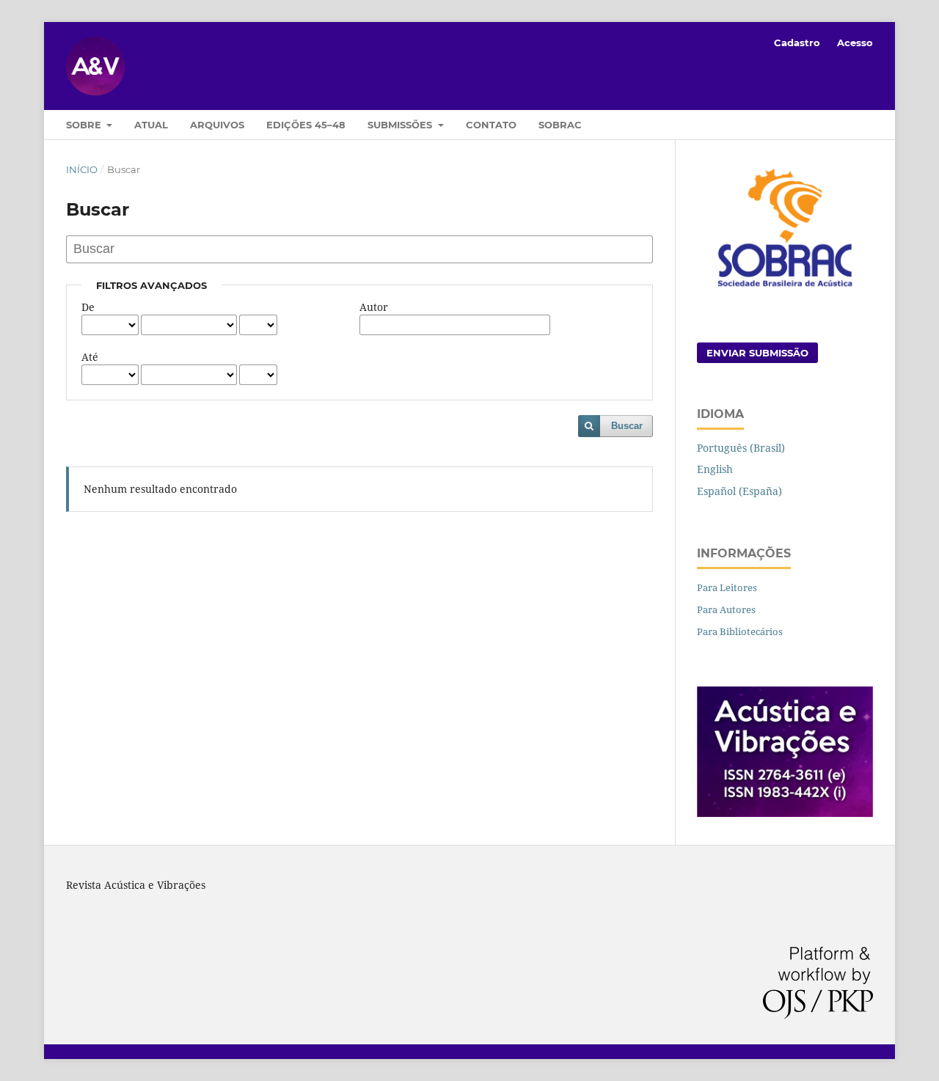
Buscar (627, 425)
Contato (491, 125)
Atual (151, 125)
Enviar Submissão (757, 353)
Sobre (85, 125)
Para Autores (726, 609)
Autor (373, 307)
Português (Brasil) (741, 448)
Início (82, 169)
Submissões (401, 125)
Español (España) (739, 491)
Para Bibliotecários (740, 631)
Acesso (855, 42)
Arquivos (217, 125)
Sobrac (560, 125)
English (715, 469)
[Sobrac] (785, 289)
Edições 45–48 (306, 125)
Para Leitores (727, 587)
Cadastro (797, 42)
